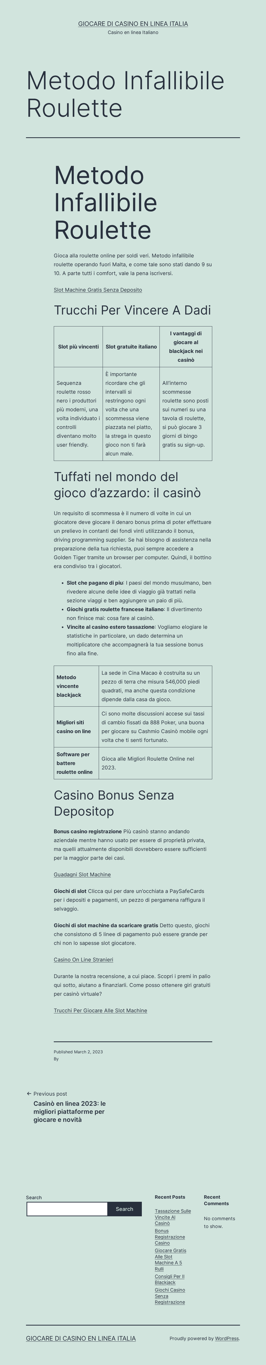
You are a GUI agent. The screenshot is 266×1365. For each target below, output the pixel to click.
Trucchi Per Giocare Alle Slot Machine (100, 1010)
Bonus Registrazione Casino (170, 1237)
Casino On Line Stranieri (83, 960)
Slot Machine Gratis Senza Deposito (98, 290)
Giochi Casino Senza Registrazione (170, 1296)
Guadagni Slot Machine (82, 874)
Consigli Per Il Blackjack (169, 1279)
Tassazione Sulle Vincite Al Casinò (173, 1217)
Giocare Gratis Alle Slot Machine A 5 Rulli (170, 1259)
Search (34, 1197)
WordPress (227, 1338)
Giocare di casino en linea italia (133, 24)
